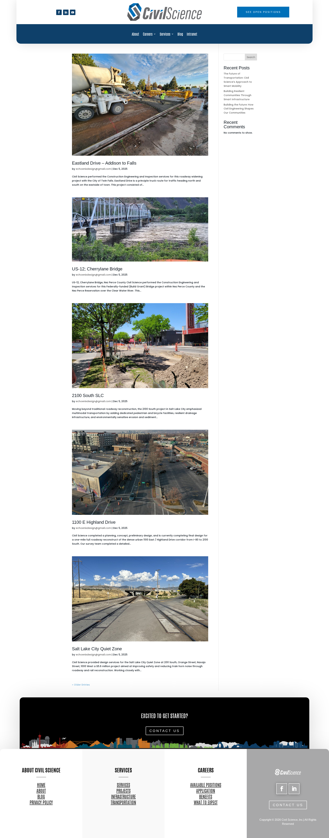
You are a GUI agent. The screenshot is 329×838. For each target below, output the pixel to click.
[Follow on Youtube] (72, 12)
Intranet (192, 34)
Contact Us (164, 731)
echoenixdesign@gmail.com (93, 169)
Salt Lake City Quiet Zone (97, 648)
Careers (148, 34)
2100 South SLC (88, 395)
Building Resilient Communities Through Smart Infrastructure (237, 95)
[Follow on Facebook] (59, 12)
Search (251, 57)
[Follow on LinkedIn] (66, 12)
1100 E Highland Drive (93, 522)
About (135, 34)
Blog (180, 34)
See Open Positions (263, 12)
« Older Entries (81, 684)
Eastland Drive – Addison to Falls (104, 163)
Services (165, 34)
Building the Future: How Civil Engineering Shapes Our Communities (239, 109)
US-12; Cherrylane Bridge (97, 268)
